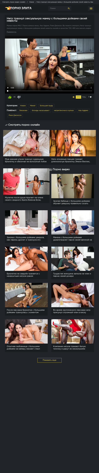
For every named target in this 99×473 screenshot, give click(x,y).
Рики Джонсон (15, 115)
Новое (23, 105)
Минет (32, 105)
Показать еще (49, 360)
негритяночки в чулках (64, 110)
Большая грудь (46, 105)
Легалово (23, 110)
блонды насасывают (41, 110)
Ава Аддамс (83, 110)
